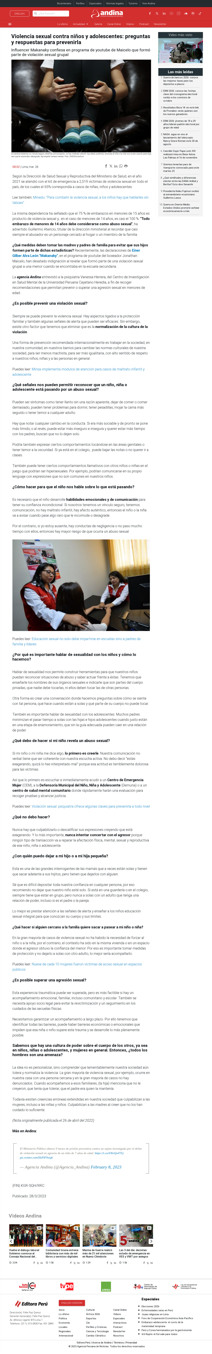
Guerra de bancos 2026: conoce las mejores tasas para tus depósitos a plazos (180, 81)
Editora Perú (83, 1342)
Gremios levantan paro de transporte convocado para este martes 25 (181, 167)
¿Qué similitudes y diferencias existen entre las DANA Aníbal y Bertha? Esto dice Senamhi (180, 181)
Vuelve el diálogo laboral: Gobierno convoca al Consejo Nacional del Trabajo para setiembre (24, 1255)
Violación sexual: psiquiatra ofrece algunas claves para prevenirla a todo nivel (91, 806)
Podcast (144, 24)
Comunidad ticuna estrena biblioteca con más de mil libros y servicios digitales (62, 1253)
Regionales (65, 1331)
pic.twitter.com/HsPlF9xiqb (36, 1157)
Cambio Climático (96, 1335)
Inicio (62, 1309)
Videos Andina (25, 1216)
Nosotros (118, 1335)
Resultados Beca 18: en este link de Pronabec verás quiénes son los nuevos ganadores (181, 111)
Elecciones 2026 (150, 1306)
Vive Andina (148, 3)
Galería (98, 24)
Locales (63, 1327)
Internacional (66, 1335)
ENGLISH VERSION (71, 1303)
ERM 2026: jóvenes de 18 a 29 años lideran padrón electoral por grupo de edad (181, 124)
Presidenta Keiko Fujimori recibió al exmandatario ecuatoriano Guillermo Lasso (181, 194)
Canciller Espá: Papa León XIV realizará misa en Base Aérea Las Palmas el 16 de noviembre (180, 154)
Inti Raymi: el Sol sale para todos (159, 1334)
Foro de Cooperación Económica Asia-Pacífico (167, 1318)
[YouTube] (171, 13)
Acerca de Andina (101, 1342)
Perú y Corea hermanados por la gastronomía (167, 1330)
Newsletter (160, 24)
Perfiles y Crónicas (96, 1327)
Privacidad (131, 1342)
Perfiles (80, 3)
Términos (118, 1342)
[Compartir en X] (38, 1262)
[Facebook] (150, 13)
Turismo (133, 3)
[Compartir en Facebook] (34, 1262)
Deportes (91, 1318)
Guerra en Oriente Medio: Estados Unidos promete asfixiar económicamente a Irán (181, 208)
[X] (157, 13)
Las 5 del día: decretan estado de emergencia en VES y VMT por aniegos (134, 1253)
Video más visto (180, 35)
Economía (64, 1322)
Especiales (95, 3)
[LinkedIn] (164, 13)
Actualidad (81, 24)
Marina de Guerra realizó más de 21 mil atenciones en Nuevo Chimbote (98, 1253)
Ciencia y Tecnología (97, 1331)
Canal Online (114, 24)
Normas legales (115, 3)
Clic (88, 1322)
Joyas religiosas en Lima (155, 1314)
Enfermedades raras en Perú (157, 1310)
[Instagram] (178, 13)
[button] (11, 1241)
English (20, 13)
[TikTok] (200, 13)
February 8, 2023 (106, 1167)
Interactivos (120, 1322)
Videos (130, 24)
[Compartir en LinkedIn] (41, 1262)
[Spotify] (193, 13)
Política (63, 1318)
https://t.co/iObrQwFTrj (109, 1153)
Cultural (90, 1309)
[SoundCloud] (186, 13)
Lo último (62, 24)
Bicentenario (64, 3)
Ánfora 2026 (93, 1314)
